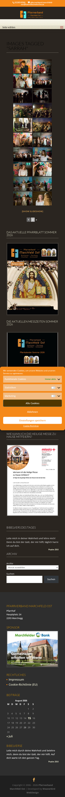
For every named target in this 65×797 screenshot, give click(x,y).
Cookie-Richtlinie (31, 426)
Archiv (9, 563)
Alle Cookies (32, 403)
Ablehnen (32, 411)
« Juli (9, 736)
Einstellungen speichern (32, 420)
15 (29, 718)
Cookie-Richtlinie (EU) (23, 684)
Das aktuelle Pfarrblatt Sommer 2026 (31, 234)
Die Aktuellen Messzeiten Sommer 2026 (32, 323)
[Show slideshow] (32, 211)
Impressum (16, 679)
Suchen (10, 573)
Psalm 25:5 (53, 549)
